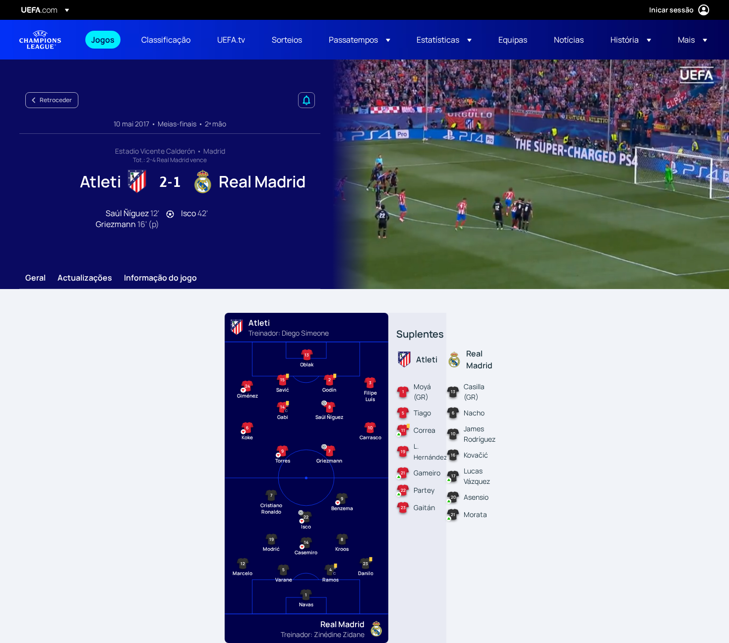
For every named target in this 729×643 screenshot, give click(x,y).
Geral (35, 278)
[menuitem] (104, 39)
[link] (103, 39)
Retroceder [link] (56, 100)
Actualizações (85, 278)
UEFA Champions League (40, 39)
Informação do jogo (160, 278)
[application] (525, 174)
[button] (359, 39)
